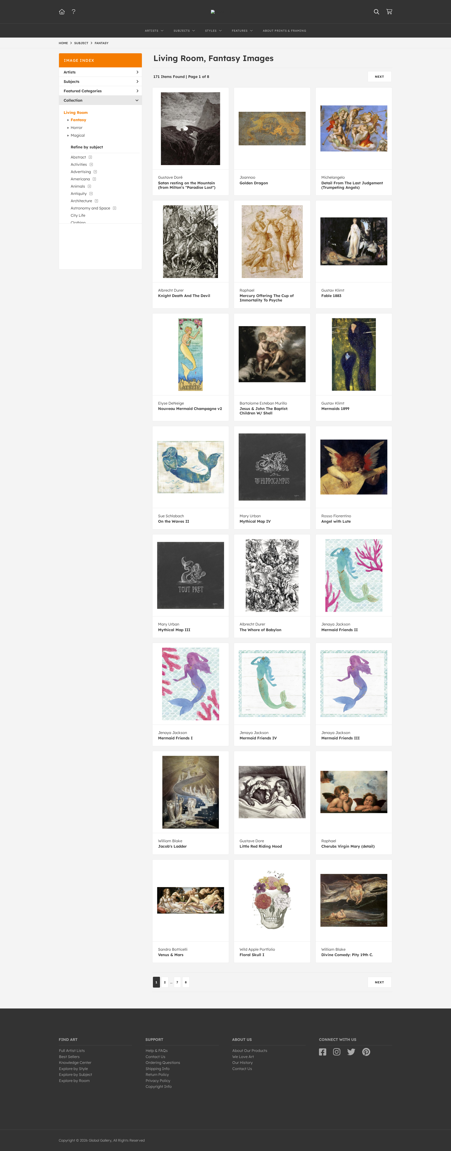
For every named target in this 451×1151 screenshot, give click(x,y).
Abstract (78, 157)
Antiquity (79, 193)
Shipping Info (158, 1068)
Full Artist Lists (72, 1050)
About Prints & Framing (284, 30)
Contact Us (155, 1056)
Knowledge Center (75, 1062)
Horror (76, 127)
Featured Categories (83, 91)
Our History (242, 1062)
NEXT (379, 76)
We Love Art (243, 1056)
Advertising (81, 171)
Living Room (76, 112)
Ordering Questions (163, 1062)
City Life (78, 215)
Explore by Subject (75, 1074)
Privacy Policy (158, 1080)
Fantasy (78, 119)
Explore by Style (73, 1068)
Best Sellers (69, 1056)
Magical (78, 135)
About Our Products (249, 1050)
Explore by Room (74, 1080)
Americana (80, 179)
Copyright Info (159, 1086)
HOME (63, 43)
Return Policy (157, 1074)
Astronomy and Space (90, 208)
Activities (79, 164)
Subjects (71, 81)
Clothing (78, 222)
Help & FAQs (157, 1050)
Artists (70, 72)
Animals (78, 186)
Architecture (81, 200)
